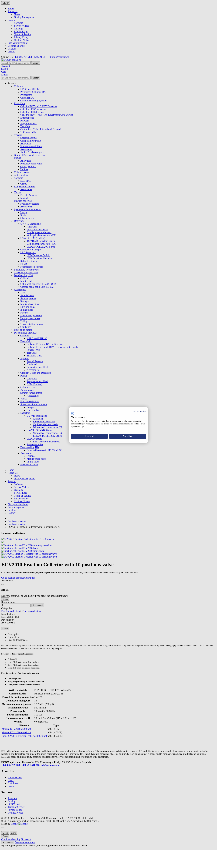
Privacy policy (139, 411)
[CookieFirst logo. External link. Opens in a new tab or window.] (72, 413)
